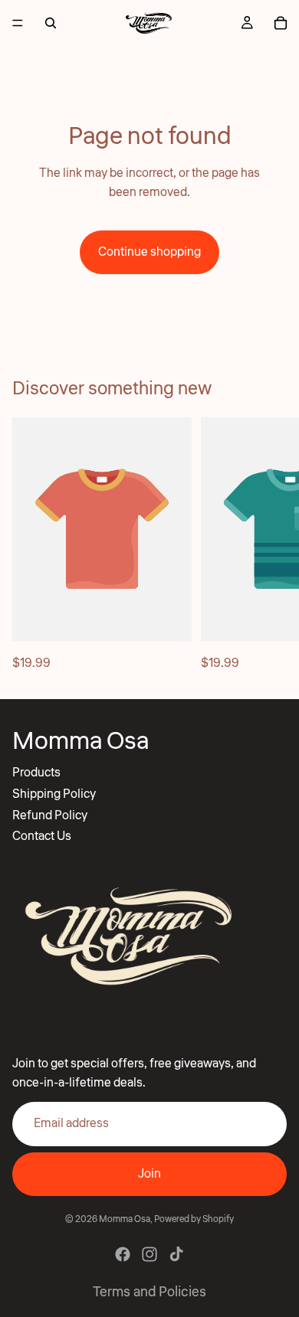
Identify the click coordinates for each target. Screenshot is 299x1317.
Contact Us (41, 836)
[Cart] (280, 23)
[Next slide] (270, 545)
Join (149, 1173)
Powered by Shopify (194, 1219)
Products (36, 772)
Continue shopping (149, 251)
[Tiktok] (176, 1254)
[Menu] (17, 23)
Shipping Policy (54, 794)
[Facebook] (122, 1254)
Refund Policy (49, 814)
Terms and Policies (149, 1292)
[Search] (50, 23)
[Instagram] (149, 1254)
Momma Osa (124, 1219)
